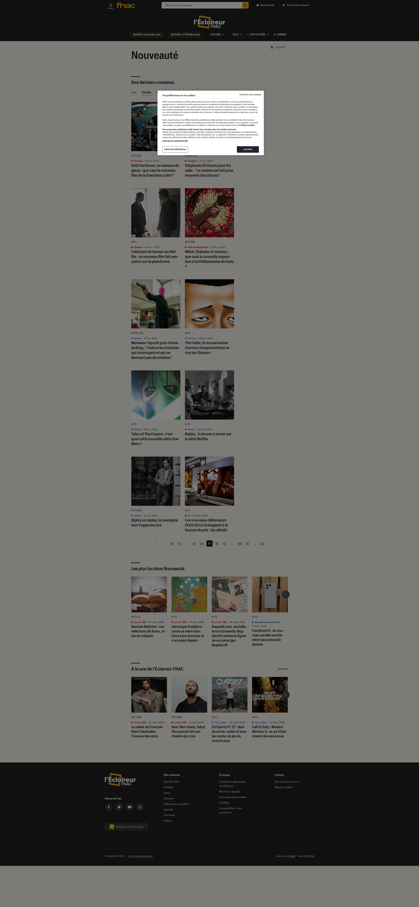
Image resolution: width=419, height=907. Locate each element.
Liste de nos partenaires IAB (175, 141)
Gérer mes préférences (175, 149)
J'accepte (248, 149)
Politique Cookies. (247, 125)
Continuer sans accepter (250, 94)
